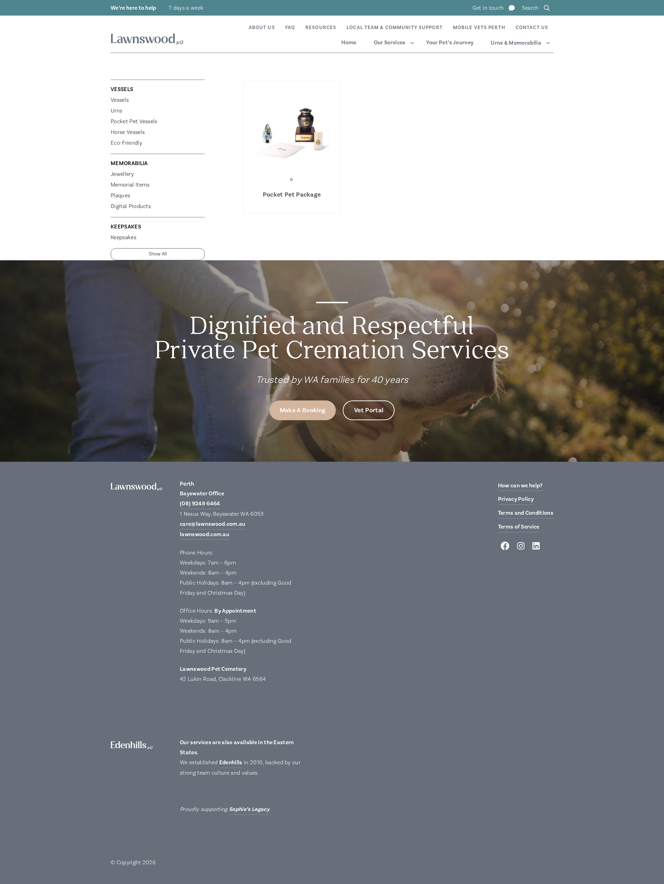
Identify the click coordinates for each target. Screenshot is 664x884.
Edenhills (230, 762)
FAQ (290, 28)
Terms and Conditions (525, 512)
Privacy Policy (516, 499)
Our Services (390, 42)
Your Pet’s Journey (449, 42)
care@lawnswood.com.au (213, 524)
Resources (320, 28)
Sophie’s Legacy (249, 809)
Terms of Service (519, 526)
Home (348, 42)
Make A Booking (302, 410)
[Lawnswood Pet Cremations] (147, 40)
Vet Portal (368, 410)
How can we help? (520, 485)
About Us (262, 28)
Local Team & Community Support (395, 28)
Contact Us (532, 28)
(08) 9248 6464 (200, 503)
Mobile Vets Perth (479, 28)
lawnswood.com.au (204, 534)
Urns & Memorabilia (516, 42)
